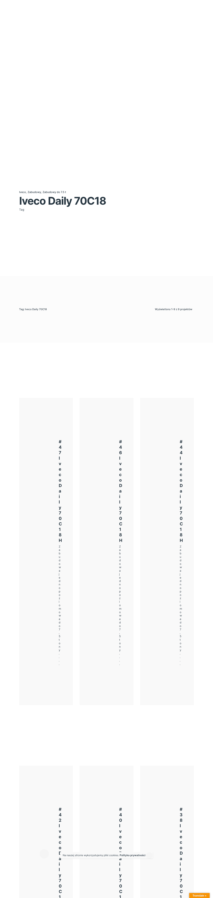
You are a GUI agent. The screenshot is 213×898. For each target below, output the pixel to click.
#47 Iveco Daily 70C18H (60, 491)
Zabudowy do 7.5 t (54, 192)
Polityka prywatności (132, 855)
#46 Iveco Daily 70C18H (120, 491)
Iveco (22, 192)
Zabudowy (34, 192)
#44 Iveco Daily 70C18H (181, 491)
